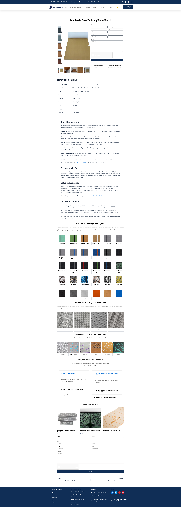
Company (109, 24)
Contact (111, 7)
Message (93, 39)
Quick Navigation (57, 489)
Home (65, 7)
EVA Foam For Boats (75, 7)
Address (109, 34)
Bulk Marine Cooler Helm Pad (111, 430)
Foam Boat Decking (91, 7)
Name (92, 24)
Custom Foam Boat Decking (96, 196)
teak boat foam (112, 67)
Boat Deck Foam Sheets (81, 162)
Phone (92, 29)
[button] (122, 2)
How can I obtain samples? (69, 373)
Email (108, 29)
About (102, 7)
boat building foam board (114, 65)
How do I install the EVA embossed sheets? (106, 397)
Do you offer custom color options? (71, 394)
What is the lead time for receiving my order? (73, 389)
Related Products (90, 404)
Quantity (93, 34)
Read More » (59, 433)
